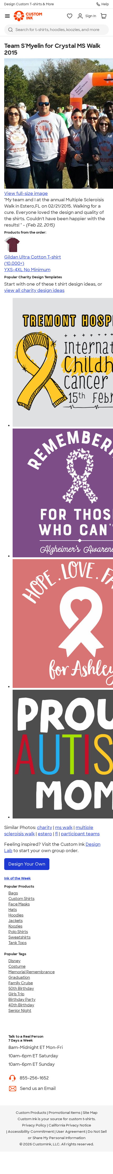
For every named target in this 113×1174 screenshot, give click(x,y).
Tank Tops (17, 942)
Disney (14, 961)
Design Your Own (26, 864)
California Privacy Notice (70, 1125)
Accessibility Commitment (31, 1131)
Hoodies (15, 915)
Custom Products (31, 1112)
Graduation (19, 977)
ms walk (64, 827)
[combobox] (56, 29)
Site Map (90, 1112)
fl (56, 834)
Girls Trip (16, 994)
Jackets (15, 920)
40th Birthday (21, 1005)
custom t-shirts (82, 1119)
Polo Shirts (18, 931)
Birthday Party (21, 999)
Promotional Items (64, 1112)
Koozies (15, 926)
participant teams (80, 834)
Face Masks (19, 904)
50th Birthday (21, 988)
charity (44, 827)
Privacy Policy (34, 1125)
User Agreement (70, 1131)
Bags (13, 893)
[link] (28, 16)
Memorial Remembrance (31, 972)
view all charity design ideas (34, 290)
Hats (12, 909)
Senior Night (19, 1010)
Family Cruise (20, 983)
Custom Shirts (21, 898)
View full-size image (26, 193)
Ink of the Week (17, 878)
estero (45, 834)
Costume (16, 966)
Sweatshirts (19, 937)
